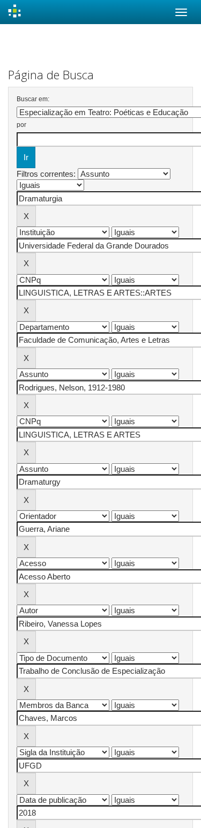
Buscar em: (33, 99)
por (21, 125)
